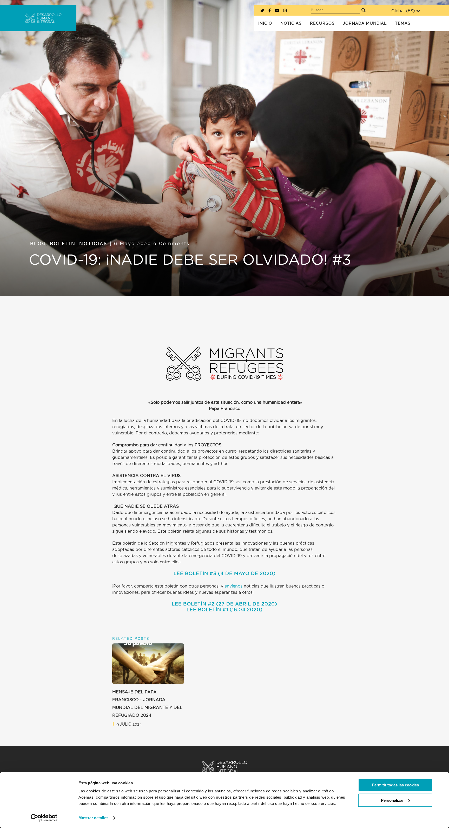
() (246, 573)
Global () (403, 11)
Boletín (63, 243)
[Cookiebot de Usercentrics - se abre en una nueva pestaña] (44, 818)
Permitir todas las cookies (395, 785)
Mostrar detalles (93, 818)
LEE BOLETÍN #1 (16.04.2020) (225, 610)
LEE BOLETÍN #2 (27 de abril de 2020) (224, 604)
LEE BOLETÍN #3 (195, 573)
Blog (38, 243)
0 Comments (171, 243)
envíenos (233, 586)
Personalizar (392, 800)
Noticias (93, 243)
